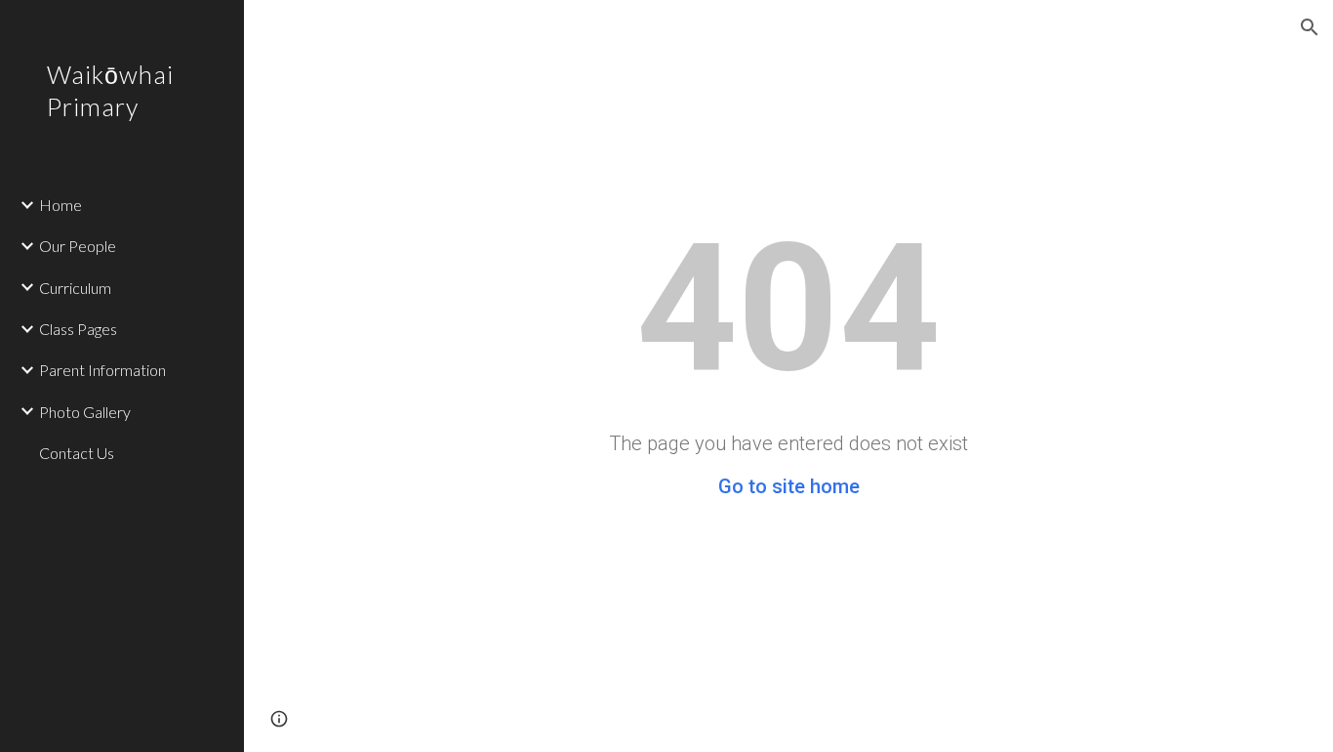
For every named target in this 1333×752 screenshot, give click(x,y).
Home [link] (60, 204)
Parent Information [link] (102, 369)
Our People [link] (77, 245)
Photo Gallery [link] (85, 411)
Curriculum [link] (75, 287)
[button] (1309, 27)
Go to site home (789, 486)
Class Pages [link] (78, 328)
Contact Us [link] (76, 452)
